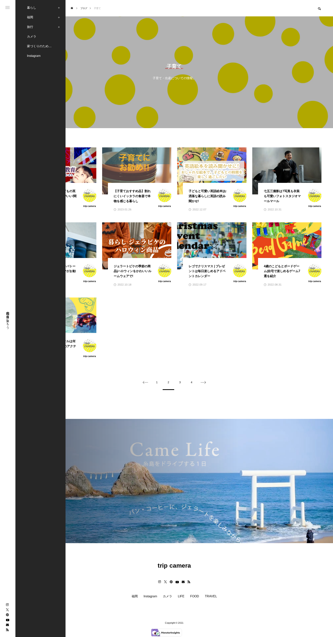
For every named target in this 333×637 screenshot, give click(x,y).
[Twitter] (7, 609)
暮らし (31, 7)
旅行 (30, 27)
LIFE (181, 596)
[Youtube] (7, 619)
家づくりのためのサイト (44, 46)
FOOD (194, 596)
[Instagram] (7, 604)
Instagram (33, 55)
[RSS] (7, 629)
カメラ (31, 36)
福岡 (30, 17)
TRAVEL (211, 596)
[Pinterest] (7, 614)
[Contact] (7, 624)
